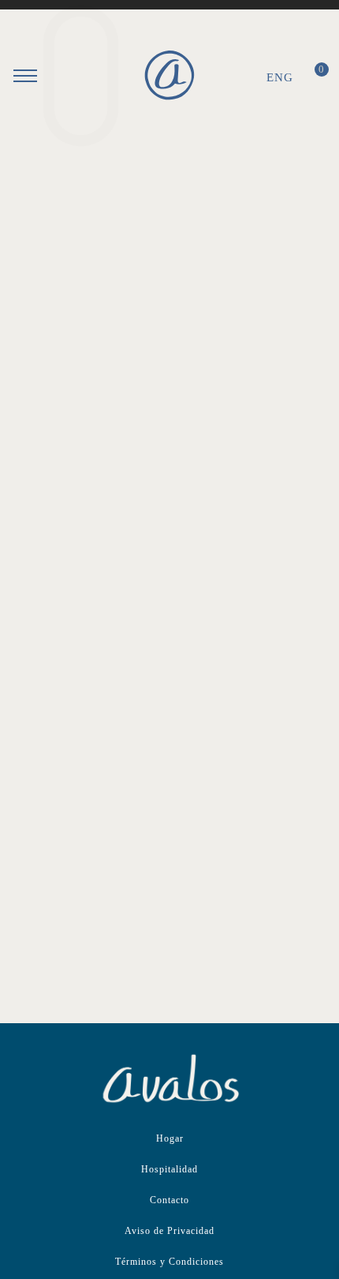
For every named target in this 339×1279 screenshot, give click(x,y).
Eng (279, 77)
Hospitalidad (169, 1169)
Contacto (169, 1200)
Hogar (170, 1138)
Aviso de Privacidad (169, 1230)
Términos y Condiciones (169, 1261)
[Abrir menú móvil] (25, 75)
